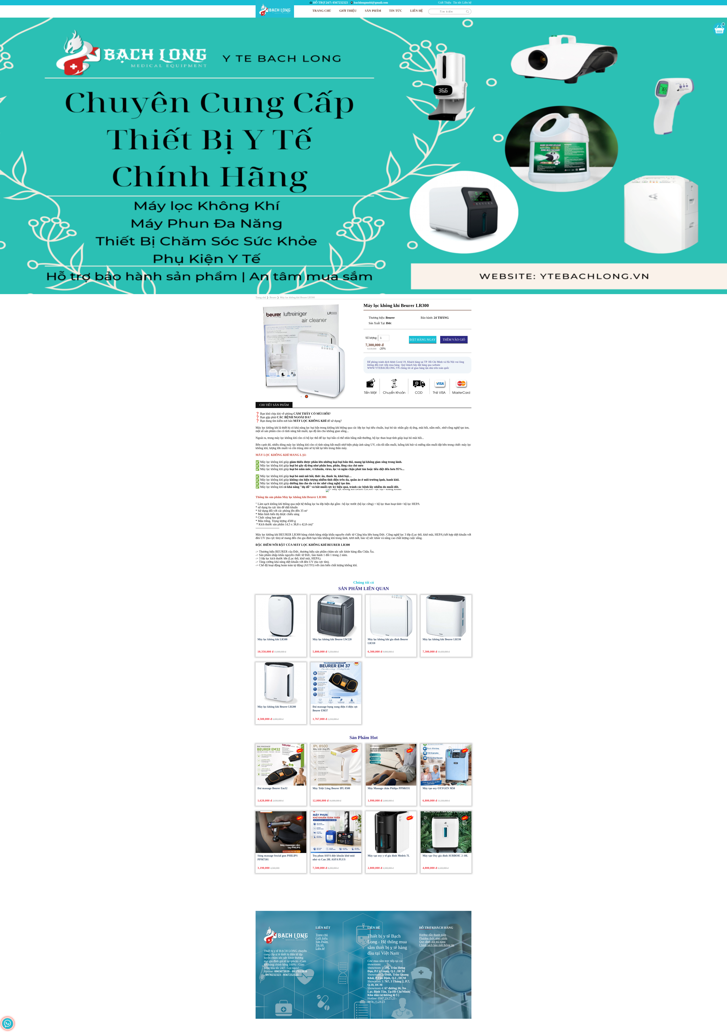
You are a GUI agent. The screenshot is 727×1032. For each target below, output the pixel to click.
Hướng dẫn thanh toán (432, 934)
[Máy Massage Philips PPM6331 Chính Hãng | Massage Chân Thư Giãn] (391, 765)
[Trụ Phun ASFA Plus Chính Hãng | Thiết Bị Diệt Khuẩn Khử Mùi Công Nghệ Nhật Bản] (336, 832)
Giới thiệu (322, 938)
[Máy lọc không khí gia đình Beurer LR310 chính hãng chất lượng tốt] (391, 616)
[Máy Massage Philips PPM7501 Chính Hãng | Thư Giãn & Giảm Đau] (281, 832)
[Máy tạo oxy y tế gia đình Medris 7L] (391, 832)
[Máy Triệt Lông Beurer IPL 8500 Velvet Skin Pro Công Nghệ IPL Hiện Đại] (336, 765)
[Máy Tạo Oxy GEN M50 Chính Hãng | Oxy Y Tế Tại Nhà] (446, 765)
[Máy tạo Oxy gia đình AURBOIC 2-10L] (446, 832)
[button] (301, 372)
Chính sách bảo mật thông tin (436, 945)
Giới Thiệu (444, 2)
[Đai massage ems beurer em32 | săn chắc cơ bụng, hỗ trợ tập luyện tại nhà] (281, 765)
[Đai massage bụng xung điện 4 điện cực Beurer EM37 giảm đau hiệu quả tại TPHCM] (336, 683)
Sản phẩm (373, 10)
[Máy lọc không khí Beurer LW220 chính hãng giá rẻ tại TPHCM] (336, 616)
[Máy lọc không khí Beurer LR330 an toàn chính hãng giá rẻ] (446, 616)
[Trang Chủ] (275, 9)
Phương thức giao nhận (433, 938)
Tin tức (457, 2)
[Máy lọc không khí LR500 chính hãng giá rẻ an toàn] (281, 616)
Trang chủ (321, 10)
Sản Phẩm (322, 941)
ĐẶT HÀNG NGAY (423, 339)
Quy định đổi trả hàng (432, 941)
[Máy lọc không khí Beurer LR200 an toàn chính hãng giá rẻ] (281, 683)
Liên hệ (466, 2)
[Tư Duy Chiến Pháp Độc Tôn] (363, 155)
